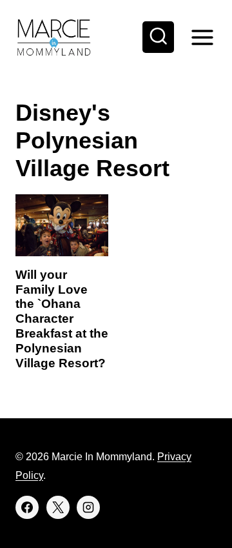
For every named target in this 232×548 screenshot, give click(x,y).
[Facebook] (27, 507)
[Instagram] (88, 507)
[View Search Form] (158, 37)
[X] (58, 507)
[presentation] (61, 225)
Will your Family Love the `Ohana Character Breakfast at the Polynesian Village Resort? (61, 319)
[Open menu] (202, 37)
